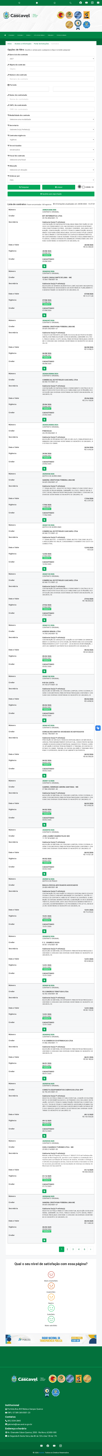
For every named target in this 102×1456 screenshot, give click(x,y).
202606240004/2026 (50, 425)
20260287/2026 (48, 320)
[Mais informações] (44, 266)
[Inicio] (5, 35)
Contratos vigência (17, 136)
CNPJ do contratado (18, 105)
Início (10, 44)
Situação (13, 166)
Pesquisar (25, 187)
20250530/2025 (48, 1084)
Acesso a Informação (23, 44)
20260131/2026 (48, 625)
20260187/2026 (48, 725)
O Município (11, 35)
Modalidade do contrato (19, 115)
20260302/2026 (48, 271)
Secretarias (20, 35)
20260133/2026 (48, 525)
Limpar (59, 187)
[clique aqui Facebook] (48, 1445)
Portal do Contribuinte (61, 35)
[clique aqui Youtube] (54, 1445)
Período (12, 85)
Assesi (41, 1453)
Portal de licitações (41, 44)
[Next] (91, 1249)
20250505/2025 (48, 1141)
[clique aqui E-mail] (41, 1445)
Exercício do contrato (18, 55)
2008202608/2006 (49, 210)
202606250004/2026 (50, 374)
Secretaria (13, 125)
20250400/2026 (48, 474)
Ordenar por (14, 176)
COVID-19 (89, 187)
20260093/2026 (48, 830)
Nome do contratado (18, 95)
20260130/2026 (48, 676)
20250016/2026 (48, 879)
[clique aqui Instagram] (60, 1445)
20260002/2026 (48, 1035)
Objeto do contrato (17, 65)
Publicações (50, 35)
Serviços (28, 35)
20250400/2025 (48, 1196)
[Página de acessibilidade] (55, 3)
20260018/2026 (48, 985)
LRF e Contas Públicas (39, 35)
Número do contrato (18, 75)
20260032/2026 (48, 936)
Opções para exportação (52, 194)
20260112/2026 (48, 781)
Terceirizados (15, 146)
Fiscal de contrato (17, 156)
